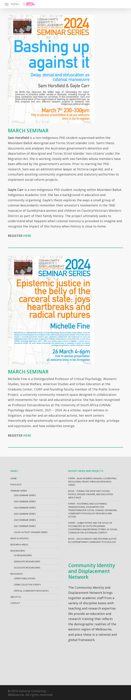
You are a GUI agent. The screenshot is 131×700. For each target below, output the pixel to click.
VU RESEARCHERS (23, 555)
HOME (13, 478)
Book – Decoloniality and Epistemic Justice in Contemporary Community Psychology (92, 540)
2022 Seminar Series (25, 519)
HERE (27, 236)
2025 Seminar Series (25, 501)
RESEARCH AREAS (19, 544)
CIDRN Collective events (27, 584)
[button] (12, 4)
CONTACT (15, 603)
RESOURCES (16, 573)
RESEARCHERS (17, 550)
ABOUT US (15, 596)
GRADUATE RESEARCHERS (27, 561)
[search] (123, 4)
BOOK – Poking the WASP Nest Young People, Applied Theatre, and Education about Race (90, 494)
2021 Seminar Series (25, 526)
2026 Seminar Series (25, 495)
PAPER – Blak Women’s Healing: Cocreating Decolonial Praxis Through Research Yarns (92, 481)
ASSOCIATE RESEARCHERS (27, 567)
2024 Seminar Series (25, 507)
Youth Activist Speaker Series (31, 532)
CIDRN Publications (24, 578)
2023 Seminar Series (25, 513)
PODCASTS (16, 484)
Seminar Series (18, 490)
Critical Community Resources (31, 590)
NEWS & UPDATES (19, 538)
